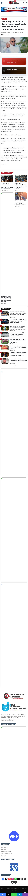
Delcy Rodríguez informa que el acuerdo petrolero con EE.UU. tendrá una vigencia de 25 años (17, 328)
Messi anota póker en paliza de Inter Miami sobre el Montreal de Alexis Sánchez (18, 341)
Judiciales (4, 18)
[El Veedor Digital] (14, 3)
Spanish (18, 1)
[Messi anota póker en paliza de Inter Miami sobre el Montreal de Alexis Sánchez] (5, 341)
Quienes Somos (4, 847)
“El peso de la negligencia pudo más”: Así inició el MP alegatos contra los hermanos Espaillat (21, 186)
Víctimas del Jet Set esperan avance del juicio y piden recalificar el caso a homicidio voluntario (7, 299)
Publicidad (3, 855)
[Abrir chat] (25, 892)
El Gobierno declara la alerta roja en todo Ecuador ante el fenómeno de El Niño (18, 347)
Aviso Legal (3, 849)
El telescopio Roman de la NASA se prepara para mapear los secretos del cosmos (18, 321)
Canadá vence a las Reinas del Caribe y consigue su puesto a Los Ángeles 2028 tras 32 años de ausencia (18, 314)
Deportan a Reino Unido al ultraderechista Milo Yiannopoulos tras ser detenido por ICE (18, 360)
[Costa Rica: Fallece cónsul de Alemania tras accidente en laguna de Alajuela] (5, 334)
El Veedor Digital (5, 32)
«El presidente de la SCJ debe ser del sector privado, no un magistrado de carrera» (21, 202)
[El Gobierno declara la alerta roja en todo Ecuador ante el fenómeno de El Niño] (5, 347)
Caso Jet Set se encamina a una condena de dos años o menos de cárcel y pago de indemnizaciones (7, 186)
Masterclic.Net (15, 890)
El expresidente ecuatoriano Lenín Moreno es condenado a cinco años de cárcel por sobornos (18, 354)
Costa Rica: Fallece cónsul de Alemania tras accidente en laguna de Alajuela (17, 334)
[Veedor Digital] (14, 9)
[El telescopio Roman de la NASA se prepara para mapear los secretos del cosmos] (5, 321)
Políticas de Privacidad (6, 851)
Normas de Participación (6, 853)
